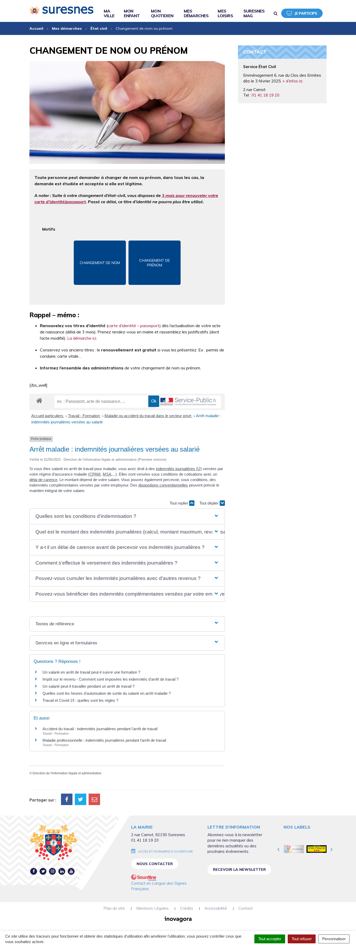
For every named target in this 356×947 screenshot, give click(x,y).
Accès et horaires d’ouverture (165, 851)
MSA (107, 474)
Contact (245, 908)
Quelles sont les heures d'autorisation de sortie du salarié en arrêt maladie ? (106, 693)
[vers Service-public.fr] (188, 401)
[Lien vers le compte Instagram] (52, 871)
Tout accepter (269, 939)
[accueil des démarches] (39, 400)
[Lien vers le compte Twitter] (43, 871)
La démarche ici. (82, 338)
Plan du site (114, 908)
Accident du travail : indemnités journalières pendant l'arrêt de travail (99, 729)
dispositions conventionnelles (163, 485)
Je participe (305, 13)
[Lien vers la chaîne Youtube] (71, 871)
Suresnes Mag (254, 13)
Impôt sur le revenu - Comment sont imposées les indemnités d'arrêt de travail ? (110, 679)
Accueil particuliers (47, 415)
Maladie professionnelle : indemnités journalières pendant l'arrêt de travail (104, 740)
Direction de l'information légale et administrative (67, 773)
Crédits (186, 908)
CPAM (95, 474)
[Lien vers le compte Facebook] (33, 871)
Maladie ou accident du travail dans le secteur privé (148, 415)
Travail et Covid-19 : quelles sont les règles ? (80, 700)
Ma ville (109, 13)
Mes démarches (196, 13)
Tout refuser (302, 939)
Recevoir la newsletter (239, 869)
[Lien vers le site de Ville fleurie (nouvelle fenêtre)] (316, 848)
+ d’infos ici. (293, 81)
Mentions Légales (152, 908)
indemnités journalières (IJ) (179, 468)
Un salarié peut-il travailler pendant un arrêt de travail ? (88, 686)
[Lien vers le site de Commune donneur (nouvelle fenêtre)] (294, 848)
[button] (127, 516)
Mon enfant (132, 13)
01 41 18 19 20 (265, 95)
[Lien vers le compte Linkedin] (61, 871)
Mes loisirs (225, 13)
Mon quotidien (162, 13)
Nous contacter (155, 863)
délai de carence (43, 479)
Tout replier (179, 503)
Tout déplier (209, 503)
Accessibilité (216, 908)
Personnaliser (334, 939)
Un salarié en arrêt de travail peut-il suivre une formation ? (91, 672)
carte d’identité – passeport (133, 325)
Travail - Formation (84, 415)
